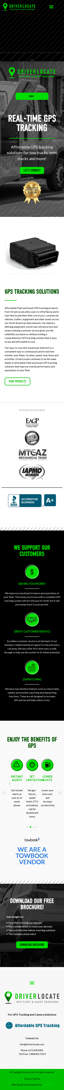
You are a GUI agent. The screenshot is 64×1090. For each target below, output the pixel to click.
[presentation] (27, 827)
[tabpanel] (20, 788)
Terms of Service (32, 1078)
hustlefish (47, 1084)
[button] (51, 6)
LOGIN (31, 96)
